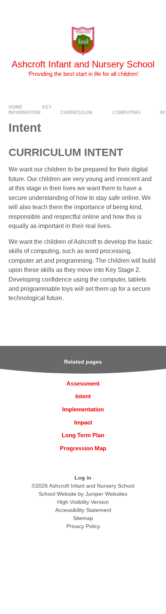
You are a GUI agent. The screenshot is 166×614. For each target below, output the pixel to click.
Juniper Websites (106, 494)
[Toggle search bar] (135, 10)
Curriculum (76, 112)
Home (15, 107)
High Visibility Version (83, 502)
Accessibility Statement (83, 510)
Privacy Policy (83, 526)
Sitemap (83, 518)
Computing (126, 112)
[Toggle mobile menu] (156, 10)
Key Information (30, 109)
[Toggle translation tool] (115, 10)
